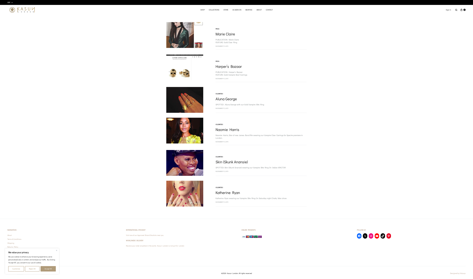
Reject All (32, 269)
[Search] (456, 10)
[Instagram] (371, 236)
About (9, 235)
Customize (16, 269)
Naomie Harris (227, 129)
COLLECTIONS (214, 10)
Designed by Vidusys (458, 273)
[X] (365, 236)
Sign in (448, 10)
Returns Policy (12, 247)
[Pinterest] (389, 236)
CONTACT (269, 10)
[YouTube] (377, 236)
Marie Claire (225, 34)
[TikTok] (383, 236)
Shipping (10, 243)
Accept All (48, 269)
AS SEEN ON (236, 10)
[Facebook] (359, 236)
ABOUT (259, 10)
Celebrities (219, 94)
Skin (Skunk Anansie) (232, 161)
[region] (32, 261)
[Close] (56, 250)
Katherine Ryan (228, 192)
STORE (225, 10)
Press (217, 29)
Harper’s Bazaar (229, 66)
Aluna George (226, 98)
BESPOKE (248, 10)
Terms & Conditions (14, 239)
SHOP (202, 10)
